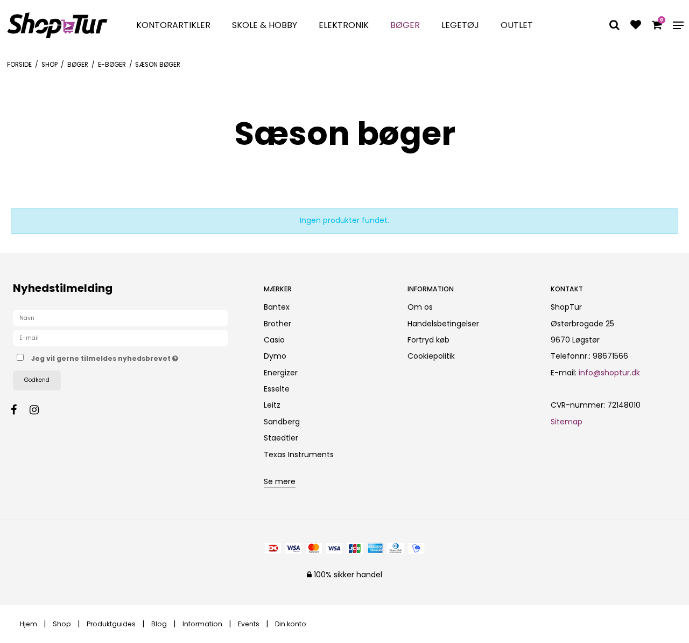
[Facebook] (19, 409)
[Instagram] (40, 409)
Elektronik (344, 25)
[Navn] (120, 317)
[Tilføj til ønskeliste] (635, 25)
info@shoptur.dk (609, 372)
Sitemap (566, 421)
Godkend (37, 380)
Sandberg (282, 421)
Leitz (272, 405)
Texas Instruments (299, 454)
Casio (274, 339)
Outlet (517, 25)
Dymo (275, 356)
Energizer (281, 372)
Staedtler (281, 437)
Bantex (277, 307)
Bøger (405, 25)
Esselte (277, 388)
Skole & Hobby (264, 25)
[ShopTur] (57, 25)
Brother (277, 323)
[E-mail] (120, 337)
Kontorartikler (173, 25)
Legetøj (460, 25)
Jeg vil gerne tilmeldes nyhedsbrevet (138, 356)
